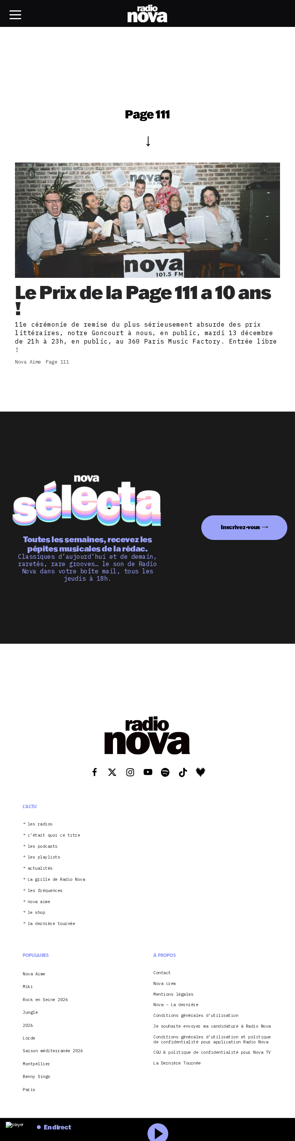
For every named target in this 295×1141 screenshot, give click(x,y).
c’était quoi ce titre (54, 835)
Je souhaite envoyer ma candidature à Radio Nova (212, 1026)
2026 (28, 1025)
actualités (40, 868)
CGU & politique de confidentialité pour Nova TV (212, 1052)
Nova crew (164, 983)
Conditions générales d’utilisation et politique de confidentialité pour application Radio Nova (212, 1040)
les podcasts (43, 846)
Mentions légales (173, 994)
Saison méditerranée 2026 (53, 1050)
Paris (29, 1089)
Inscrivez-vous (240, 527)
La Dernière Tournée (177, 1063)
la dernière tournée (51, 923)
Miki (28, 986)
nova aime (39, 901)
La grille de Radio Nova (56, 879)
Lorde (29, 1038)
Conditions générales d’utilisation (195, 1015)
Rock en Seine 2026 (45, 999)
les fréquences (45, 890)
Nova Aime (34, 974)
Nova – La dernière (175, 1004)
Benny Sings (36, 1076)
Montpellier (36, 1063)
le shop (36, 912)
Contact (162, 972)
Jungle (30, 1012)
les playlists (44, 857)
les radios (40, 824)
